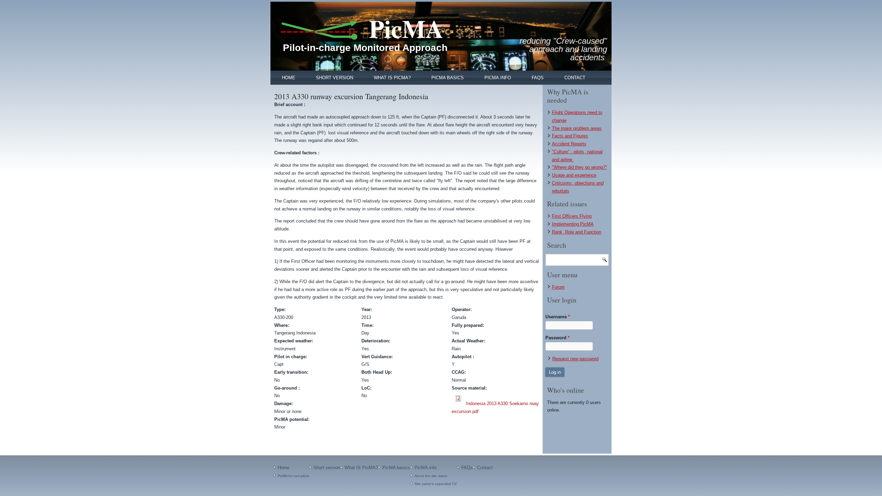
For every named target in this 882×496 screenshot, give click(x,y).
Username (557, 316)
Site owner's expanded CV (435, 484)
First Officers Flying (572, 216)
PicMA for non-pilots (293, 476)
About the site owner (431, 476)
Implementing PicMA (573, 224)
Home (288, 77)
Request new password (575, 358)
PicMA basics (447, 77)
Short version (334, 77)
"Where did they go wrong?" (579, 167)
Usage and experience (574, 175)
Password (557, 337)
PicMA (406, 28)
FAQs (538, 77)
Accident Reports (569, 143)
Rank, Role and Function (576, 232)
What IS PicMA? (392, 77)
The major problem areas (577, 128)
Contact (574, 77)
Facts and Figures (570, 135)
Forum (558, 287)
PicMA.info (497, 77)
